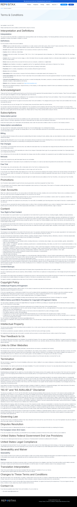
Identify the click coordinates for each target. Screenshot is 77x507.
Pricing (42, 4)
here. (52, 1)
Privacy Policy (42, 501)
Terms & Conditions (50, 501)
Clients (48, 4)
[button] (64, 4)
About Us (54, 4)
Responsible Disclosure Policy (63, 501)
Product (29, 4)
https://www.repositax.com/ (30, 83)
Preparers (35, 4)
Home (2, 8)
